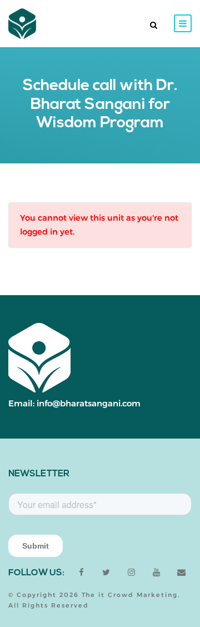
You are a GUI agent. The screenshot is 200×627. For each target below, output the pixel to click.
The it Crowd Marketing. (131, 595)
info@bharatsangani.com (89, 403)
